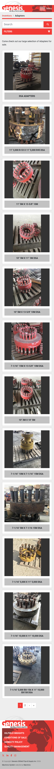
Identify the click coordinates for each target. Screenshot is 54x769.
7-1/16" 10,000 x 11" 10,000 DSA (27, 636)
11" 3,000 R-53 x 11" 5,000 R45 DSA (27, 150)
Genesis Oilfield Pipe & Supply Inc (24, 761)
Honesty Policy (13, 742)
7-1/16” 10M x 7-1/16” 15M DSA (27, 474)
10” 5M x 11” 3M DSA (27, 258)
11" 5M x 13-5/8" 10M (27, 204)
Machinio (27, 765)
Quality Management (16, 746)
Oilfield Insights (14, 733)
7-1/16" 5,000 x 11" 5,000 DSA (27, 582)
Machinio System (8, 765)
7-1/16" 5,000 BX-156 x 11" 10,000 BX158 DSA (27, 691)
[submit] (48, 24)
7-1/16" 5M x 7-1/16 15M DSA (27, 528)
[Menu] (42, 8)
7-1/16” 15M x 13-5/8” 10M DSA (27, 366)
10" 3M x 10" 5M (27, 420)
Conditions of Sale (15, 737)
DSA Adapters (27, 96)
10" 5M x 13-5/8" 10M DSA (27, 312)
